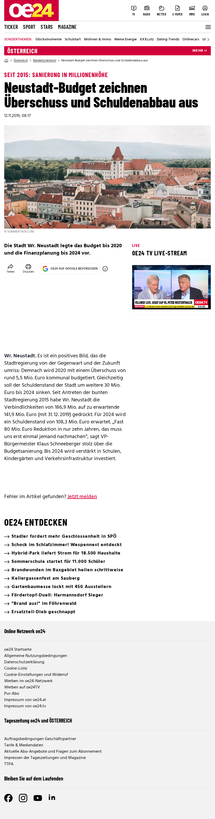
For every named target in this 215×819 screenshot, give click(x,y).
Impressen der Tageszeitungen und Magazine (45, 758)
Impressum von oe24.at (25, 700)
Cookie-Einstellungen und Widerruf (36, 674)
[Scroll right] (208, 39)
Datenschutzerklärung (24, 662)
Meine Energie (125, 39)
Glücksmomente (48, 39)
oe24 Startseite (17, 649)
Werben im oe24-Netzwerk (28, 681)
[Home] (6, 60)
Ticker (11, 27)
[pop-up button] (194, 301)
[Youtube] (38, 798)
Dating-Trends (168, 39)
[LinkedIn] (52, 798)
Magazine (67, 27)
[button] (140, 301)
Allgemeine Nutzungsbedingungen (35, 656)
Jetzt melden (82, 496)
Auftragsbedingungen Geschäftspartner (40, 739)
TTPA (8, 764)
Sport (29, 27)
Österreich (22, 51)
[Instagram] (23, 798)
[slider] (158, 301)
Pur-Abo (11, 693)
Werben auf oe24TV (22, 687)
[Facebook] (8, 798)
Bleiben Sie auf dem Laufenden (33, 778)
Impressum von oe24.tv (25, 706)
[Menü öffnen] (207, 27)
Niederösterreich (44, 60)
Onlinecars (190, 39)
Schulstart (73, 39)
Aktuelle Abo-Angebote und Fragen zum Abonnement (53, 751)
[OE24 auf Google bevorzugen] (105, 269)
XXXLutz (147, 39)
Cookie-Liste (15, 668)
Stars (47, 27)
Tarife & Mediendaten (23, 745)
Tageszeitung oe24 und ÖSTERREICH (38, 720)
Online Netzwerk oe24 (24, 631)
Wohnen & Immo (97, 39)
